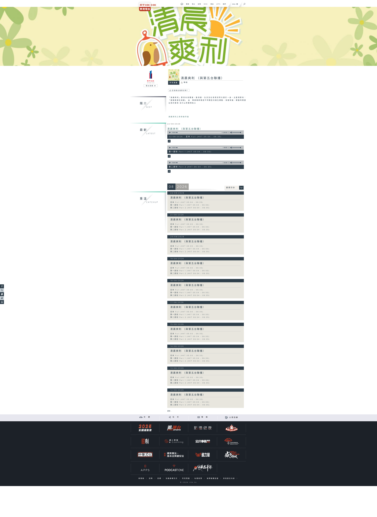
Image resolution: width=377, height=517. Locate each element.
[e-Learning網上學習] (174, 441)
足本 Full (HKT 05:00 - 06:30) (186, 224)
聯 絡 (204, 417)
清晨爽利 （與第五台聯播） (185, 129)
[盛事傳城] (231, 454)
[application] (204, 132)
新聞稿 (142, 478)
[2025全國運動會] (145, 428)
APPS (217, 5)
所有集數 (174, 83)
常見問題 (186, 478)
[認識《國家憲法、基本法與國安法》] (174, 454)
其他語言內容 (229, 478)
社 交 (176, 417)
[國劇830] (145, 441)
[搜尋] (244, 3)
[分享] (170, 417)
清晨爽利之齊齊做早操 (178, 117)
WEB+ (205, 5)
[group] (231, 132)
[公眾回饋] (226, 417)
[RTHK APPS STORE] (145, 468)
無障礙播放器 (213, 478)
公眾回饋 (233, 417)
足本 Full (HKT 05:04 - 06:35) (186, 202)
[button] (170, 132)
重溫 (211, 5)
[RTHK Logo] (146, 5)
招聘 (151, 478)
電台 (192, 5)
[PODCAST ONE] (174, 468)
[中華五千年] (203, 468)
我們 (223, 5)
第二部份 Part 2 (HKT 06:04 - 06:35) (190, 208)
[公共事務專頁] (203, 441)
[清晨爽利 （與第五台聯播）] (169, 141)
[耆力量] (203, 454)
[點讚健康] (203, 428)
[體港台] (174, 428)
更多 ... (169, 411)
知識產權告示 (172, 478)
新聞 (198, 5)
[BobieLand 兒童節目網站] (231, 428)
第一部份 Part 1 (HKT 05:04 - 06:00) (190, 205)
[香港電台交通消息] (141, 417)
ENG (233, 4)
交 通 (147, 417)
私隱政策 (198, 478)
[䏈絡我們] (198, 417)
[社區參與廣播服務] (231, 441)
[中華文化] (145, 454)
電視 (187, 5)
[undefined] (182, 4)
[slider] (237, 132)
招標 (159, 478)
